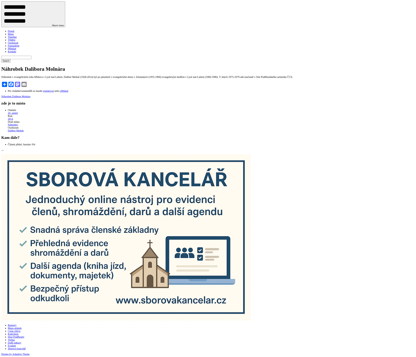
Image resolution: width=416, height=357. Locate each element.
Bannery (12, 325)
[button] (33, 14)
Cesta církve (14, 331)
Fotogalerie (13, 45)
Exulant (12, 345)
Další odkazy (14, 342)
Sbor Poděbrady (16, 337)
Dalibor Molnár (16, 130)
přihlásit (64, 91)
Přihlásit (12, 48)
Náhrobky (13, 124)
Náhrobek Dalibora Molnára (15, 96)
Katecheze (13, 334)
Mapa (11, 34)
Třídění (11, 40)
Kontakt (12, 51)
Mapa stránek (15, 328)
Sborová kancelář (17, 348)
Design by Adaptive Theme (15, 354)
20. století (13, 113)
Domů (11, 31)
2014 (10, 119)
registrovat (48, 91)
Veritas (11, 339)
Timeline (12, 37)
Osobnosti (13, 42)
